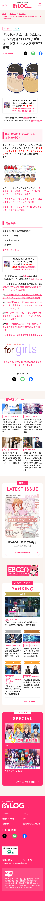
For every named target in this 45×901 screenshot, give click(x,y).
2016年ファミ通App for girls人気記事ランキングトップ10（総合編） (22, 288)
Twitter (26, 117)
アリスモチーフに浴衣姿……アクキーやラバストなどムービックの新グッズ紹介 (22, 191)
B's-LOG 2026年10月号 (22, 542)
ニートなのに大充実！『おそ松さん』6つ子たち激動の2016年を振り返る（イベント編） (22, 326)
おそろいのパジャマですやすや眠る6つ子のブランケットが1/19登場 (22, 208)
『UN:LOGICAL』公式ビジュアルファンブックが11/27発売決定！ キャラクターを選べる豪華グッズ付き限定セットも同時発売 (32, 425)
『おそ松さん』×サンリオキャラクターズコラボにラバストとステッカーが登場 (22, 200)
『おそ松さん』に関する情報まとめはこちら (22, 334)
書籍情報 (6, 823)
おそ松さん (22, 14)
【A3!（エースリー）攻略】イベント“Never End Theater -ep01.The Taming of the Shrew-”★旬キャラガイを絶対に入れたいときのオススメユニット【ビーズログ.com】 (32, 461)
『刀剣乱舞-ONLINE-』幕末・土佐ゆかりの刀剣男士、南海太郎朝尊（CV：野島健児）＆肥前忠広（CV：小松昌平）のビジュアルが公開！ (31, 684)
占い (24, 818)
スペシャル (13, 14)
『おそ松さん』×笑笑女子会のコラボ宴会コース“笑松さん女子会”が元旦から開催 (22, 296)
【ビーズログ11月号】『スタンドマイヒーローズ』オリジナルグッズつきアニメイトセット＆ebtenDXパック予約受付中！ (11, 425)
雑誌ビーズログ (8, 818)
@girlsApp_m (36, 120)
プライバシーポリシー (26, 860)
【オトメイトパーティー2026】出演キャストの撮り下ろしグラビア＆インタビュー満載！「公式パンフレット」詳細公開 (11, 458)
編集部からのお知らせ (31, 823)
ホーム (4, 14)
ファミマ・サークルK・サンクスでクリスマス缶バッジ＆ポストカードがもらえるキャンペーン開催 (22, 316)
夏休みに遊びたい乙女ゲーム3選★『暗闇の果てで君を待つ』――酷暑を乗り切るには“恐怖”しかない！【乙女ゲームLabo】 (31, 652)
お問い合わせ (7, 860)
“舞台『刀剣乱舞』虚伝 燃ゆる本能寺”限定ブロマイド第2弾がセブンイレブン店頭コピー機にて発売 (13, 652)
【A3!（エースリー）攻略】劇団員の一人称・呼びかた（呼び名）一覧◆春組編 (21, 623)
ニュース (5, 813)
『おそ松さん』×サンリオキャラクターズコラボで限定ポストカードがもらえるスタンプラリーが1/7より (22, 305)
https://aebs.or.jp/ (27, 887)
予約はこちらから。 (11, 249)
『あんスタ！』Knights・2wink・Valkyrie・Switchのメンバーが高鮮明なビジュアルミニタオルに (13, 690)
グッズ (17, 29)
